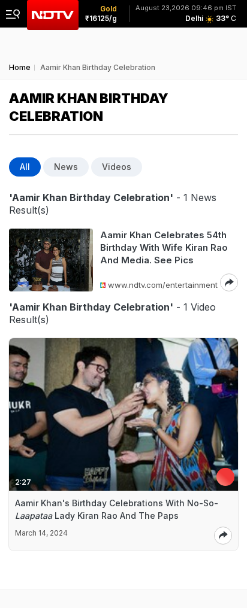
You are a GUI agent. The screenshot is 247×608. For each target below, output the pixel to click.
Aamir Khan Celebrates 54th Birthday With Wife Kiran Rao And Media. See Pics (164, 247)
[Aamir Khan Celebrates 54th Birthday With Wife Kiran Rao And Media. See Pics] (51, 260)
